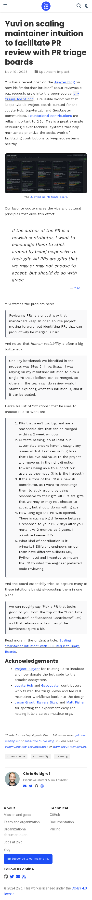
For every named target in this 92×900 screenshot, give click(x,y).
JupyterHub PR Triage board (48, 196)
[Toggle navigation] (5, 6)
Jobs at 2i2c (13, 842)
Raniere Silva (47, 702)
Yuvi (77, 288)
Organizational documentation (15, 832)
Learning (62, 756)
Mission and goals (17, 815)
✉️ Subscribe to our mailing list (28, 858)
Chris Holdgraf (36, 773)
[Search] (79, 6)
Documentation (62, 822)
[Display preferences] (87, 6)
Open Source (16, 756)
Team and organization (22, 822)
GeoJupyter (50, 685)
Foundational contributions (50, 116)
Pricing (55, 829)
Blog (7, 849)
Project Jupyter (27, 669)
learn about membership (69, 746)
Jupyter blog (64, 82)
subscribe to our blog (39, 741)
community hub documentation (26, 746)
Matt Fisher (75, 702)
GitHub (55, 815)
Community (40, 756)
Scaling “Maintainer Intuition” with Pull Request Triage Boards (42, 645)
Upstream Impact (54, 72)
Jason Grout (25, 702)
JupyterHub (24, 685)
